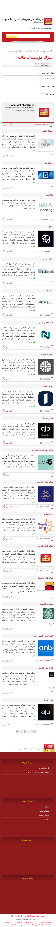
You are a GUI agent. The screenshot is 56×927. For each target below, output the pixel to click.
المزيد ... (32, 150)
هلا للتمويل (49, 195)
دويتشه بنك (49, 163)
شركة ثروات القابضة (45, 482)
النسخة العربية (47, 28)
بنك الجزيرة (48, 700)
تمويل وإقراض (47, 78)
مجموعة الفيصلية (46, 604)
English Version (35, 28)
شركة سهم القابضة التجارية (42, 450)
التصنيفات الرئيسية (31, 51)
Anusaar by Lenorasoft (22, 105)
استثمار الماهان (47, 131)
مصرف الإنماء (48, 386)
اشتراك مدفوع (44, 815)
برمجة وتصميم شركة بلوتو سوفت (28, 919)
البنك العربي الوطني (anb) (43, 636)
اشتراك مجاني (44, 811)
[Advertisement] (28, 9)
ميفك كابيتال (48, 290)
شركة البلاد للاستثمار (45, 578)
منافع (51, 226)
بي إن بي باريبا (47, 258)
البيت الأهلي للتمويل (45, 322)
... (21, 731)
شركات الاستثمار (45, 86)
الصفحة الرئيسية (46, 51)
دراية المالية (48, 514)
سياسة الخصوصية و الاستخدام (38, 772)
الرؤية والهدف (44, 768)
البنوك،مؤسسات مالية (15, 51)
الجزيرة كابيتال (47, 418)
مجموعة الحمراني (46, 354)
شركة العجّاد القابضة (45, 546)
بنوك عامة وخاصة (46, 73)
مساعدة (46, 807)
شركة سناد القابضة (45, 668)
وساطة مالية (47, 94)
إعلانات (46, 819)
